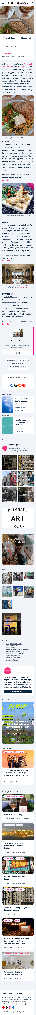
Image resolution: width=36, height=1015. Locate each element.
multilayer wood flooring (15, 653)
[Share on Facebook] (12, 385)
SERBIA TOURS (9, 825)
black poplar (11, 647)
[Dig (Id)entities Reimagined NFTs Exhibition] (7, 425)
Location (6, 180)
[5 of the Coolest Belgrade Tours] (18, 865)
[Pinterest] (19, 353)
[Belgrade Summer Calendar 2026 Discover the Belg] (26, 462)
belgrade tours (11, 646)
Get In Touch (17, 692)
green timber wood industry (16, 651)
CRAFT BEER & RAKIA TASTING (14, 796)
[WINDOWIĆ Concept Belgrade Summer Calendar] (18, 896)
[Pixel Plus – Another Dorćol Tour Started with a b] (10, 494)
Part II (23, 67)
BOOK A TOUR (9, 858)
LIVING (17, 920)
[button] (3, 3)
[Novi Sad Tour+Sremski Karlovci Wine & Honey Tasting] (18, 831)
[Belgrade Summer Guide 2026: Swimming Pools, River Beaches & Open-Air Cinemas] (18, 927)
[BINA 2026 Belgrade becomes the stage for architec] (26, 494)
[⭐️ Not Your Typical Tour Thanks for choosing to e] (10, 478)
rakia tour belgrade (13, 655)
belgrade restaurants (14, 644)
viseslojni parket (12, 661)
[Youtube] (3, 1007)
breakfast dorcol (24, 360)
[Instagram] (17, 353)
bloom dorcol (11, 360)
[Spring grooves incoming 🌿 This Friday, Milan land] (26, 478)
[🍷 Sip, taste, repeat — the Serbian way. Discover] (10, 462)
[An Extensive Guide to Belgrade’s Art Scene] (18, 960)
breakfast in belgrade (18, 363)
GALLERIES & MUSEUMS (22, 954)
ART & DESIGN (9, 889)
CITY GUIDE (7, 54)
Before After (24, 287)
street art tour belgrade (14, 657)
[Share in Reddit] (20, 385)
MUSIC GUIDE (9, 752)
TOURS (19, 825)
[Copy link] (24, 385)
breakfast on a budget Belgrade (18, 366)
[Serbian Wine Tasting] (18, 723)
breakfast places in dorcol (18, 369)
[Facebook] (13, 1007)
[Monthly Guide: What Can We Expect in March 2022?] (7, 404)
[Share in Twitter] (16, 385)
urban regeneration (13, 659)
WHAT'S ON (19, 752)
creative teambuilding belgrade (17, 649)
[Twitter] (6, 1007)
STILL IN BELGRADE (12, 993)
